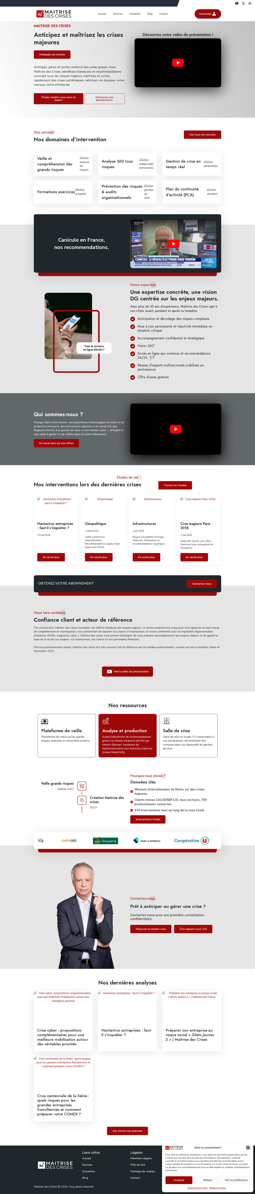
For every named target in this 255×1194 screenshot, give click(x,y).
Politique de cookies (197, 1188)
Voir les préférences (236, 1180)
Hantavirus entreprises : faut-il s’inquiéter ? (55, 526)
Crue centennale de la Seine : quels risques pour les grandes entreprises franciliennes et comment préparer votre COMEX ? (63, 1104)
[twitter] (243, 3)
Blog (149, 13)
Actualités (135, 13)
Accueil (102, 13)
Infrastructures (144, 524)
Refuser (207, 1180)
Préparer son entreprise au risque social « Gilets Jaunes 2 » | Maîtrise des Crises (190, 1035)
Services (117, 13)
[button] (248, 1147)
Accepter (179, 1180)
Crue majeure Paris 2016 (195, 526)
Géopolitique (95, 524)
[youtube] (236, 3)
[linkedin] (250, 3)
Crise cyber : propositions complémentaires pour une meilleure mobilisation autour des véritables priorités (62, 1037)
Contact (163, 13)
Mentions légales (217, 1188)
